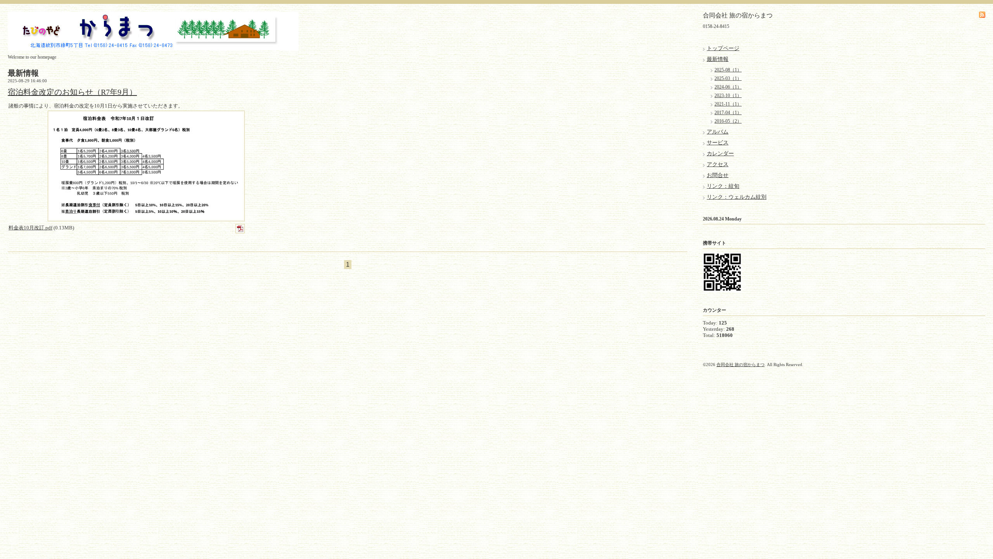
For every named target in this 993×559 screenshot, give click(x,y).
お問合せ (717, 175)
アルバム (717, 132)
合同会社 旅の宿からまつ (740, 364)
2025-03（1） (728, 78)
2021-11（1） (728, 104)
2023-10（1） (728, 95)
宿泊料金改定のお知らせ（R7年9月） (72, 92)
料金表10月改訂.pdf (30, 228)
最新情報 (717, 59)
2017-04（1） (728, 112)
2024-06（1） (728, 87)
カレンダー (720, 153)
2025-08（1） (728, 70)
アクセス (717, 164)
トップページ (723, 48)
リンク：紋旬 (723, 186)
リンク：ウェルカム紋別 (736, 197)
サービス (717, 143)
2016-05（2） (728, 121)
